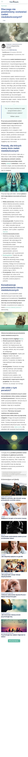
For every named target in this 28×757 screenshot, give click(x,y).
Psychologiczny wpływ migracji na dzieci (13, 636)
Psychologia (4, 5)
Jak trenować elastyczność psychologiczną (11, 616)
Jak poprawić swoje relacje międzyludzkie (10, 575)
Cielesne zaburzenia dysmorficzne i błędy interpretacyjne (13, 595)
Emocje (3, 534)
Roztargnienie (7, 255)
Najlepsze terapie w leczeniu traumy (13, 518)
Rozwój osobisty (5, 613)
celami (8, 163)
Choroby (3, 555)
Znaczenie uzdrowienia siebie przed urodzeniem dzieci (13, 537)
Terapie (3, 516)
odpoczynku (18, 427)
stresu (21, 338)
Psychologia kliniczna (7, 593)
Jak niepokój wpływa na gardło (12, 556)
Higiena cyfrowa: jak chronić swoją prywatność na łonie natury (13, 499)
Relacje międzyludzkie (7, 573)
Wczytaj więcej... (14, 641)
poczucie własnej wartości (13, 307)
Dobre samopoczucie (6, 496)
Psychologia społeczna (7, 633)
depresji (5, 231)
